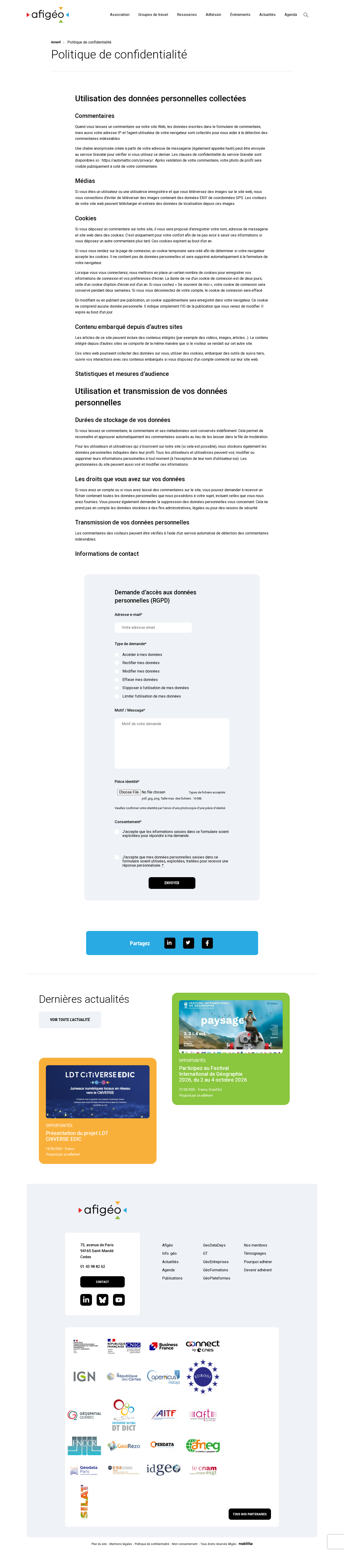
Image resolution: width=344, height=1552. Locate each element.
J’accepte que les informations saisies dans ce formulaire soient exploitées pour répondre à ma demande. (175, 834)
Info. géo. (169, 1253)
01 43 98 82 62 (92, 1266)
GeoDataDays (214, 1245)
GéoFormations (215, 1270)
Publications (172, 1278)
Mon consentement (185, 1544)
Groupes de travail (153, 14)
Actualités (267, 14)
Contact (102, 1282)
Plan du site (99, 1544)
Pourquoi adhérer (258, 1262)
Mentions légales (121, 1544)
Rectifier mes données (141, 663)
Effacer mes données (140, 680)
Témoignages (255, 1253)
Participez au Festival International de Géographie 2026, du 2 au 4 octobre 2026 (213, 1074)
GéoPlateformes (216, 1278)
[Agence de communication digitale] (246, 1544)
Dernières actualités (84, 999)
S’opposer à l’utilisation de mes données (155, 688)
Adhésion (213, 14)
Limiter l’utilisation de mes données (151, 696)
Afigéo (167, 1245)
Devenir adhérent (258, 1270)
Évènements (240, 14)
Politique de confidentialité (152, 1544)
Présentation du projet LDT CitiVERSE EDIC (77, 1136)
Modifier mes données (141, 671)
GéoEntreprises (216, 1262)
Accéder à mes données (142, 655)
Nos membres (255, 1245)
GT (205, 1253)
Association (119, 14)
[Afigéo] (48, 21)
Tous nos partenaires (250, 1514)
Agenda (291, 14)
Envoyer (172, 883)
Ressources (187, 14)
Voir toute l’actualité (70, 1020)
